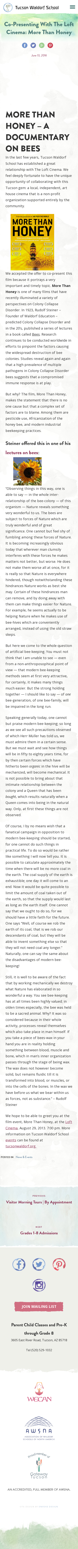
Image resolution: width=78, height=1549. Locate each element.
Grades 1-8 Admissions (39, 1233)
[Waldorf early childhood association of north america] (39, 1407)
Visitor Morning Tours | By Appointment (39, 1202)
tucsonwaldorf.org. (20, 1146)
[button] (72, 6)
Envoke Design (48, 1506)
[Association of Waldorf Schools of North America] (39, 1445)
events (10, 1140)
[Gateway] (39, 1482)
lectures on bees (21, 452)
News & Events (24, 1157)
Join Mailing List (39, 1306)
